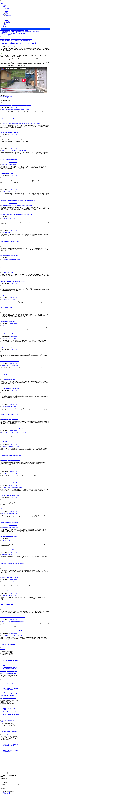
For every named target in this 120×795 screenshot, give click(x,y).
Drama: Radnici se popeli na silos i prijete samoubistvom (10, 751)
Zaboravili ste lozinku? (7, 792)
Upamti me (5, 787)
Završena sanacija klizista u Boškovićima (9, 522)
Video (4, 23)
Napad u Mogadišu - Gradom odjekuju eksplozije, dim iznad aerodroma (9, 685)
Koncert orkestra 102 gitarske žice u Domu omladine (11, 482)
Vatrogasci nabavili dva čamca (6, 604)
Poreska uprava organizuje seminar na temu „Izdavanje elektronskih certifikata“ (17, 200)
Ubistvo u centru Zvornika (6, 347)
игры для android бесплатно (6, 97)
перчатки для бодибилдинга (6, 96)
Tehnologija (8, 21)
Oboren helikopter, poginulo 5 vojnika (8, 671)
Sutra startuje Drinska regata (6, 267)
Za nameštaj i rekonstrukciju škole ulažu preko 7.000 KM (12, 281)
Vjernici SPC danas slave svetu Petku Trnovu (10, 241)
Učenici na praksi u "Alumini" (7, 173)
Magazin (4, 14)
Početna (4, 5)
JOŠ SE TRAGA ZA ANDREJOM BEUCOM (10, 255)
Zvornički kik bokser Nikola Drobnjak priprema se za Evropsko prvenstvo (16, 214)
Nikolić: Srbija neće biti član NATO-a (11, 714)
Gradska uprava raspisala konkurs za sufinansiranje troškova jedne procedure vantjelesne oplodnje (21, 118)
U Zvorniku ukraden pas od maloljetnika (9, 374)
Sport (7, 13)
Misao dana (8, 22)
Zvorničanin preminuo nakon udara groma (9, 361)
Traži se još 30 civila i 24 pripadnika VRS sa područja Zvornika (14, 428)
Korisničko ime (5, 782)
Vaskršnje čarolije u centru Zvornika (8, 590)
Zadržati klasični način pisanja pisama (8, 536)
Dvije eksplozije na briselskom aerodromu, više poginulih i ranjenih (10, 692)
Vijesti (4, 6)
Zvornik (4, 24)
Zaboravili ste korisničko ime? (9, 793)
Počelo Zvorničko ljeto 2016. (6, 307)
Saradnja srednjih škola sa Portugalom (8, 159)
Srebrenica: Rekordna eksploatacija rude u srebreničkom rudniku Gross (10, 668)
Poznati (7, 20)
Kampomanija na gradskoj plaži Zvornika (9, 414)
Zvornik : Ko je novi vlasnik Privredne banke (10, 441)
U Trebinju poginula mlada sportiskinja (8, 731)
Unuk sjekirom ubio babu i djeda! (10, 711)
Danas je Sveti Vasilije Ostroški (7, 549)
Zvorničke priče (9, 15)
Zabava (7, 17)
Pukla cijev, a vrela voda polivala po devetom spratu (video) (10, 689)
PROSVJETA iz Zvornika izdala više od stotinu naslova (12, 563)
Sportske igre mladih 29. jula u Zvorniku (9, 401)
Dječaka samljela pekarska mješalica (8, 695)
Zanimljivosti (8, 16)
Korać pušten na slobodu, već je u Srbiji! (9, 295)
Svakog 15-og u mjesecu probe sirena (8, 333)
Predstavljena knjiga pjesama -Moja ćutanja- (10, 577)
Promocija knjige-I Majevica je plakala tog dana (10, 455)
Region (7, 9)
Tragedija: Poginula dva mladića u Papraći (9, 388)
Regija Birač (8, 8)
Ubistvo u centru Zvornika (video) (7, 321)
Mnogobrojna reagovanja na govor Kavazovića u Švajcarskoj (10, 745)
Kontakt (4, 26)
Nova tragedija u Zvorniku (6, 227)
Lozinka (3, 784)
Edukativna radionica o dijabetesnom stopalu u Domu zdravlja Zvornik (15, 105)
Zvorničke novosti (9, 7)
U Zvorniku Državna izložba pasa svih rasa (9, 495)
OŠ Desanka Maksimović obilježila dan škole (9, 509)
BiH (6, 12)
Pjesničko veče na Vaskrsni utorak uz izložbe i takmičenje (12, 617)
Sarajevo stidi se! (6, 747)
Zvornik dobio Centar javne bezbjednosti (18, 43)
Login (1, 3)
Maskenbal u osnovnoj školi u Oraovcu (8, 186)
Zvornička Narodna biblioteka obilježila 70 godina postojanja (13, 145)
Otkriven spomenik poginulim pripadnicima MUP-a (11, 630)
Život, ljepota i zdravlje (10, 18)
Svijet (7, 11)
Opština (4, 25)
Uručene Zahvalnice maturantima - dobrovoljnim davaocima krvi (14, 469)
